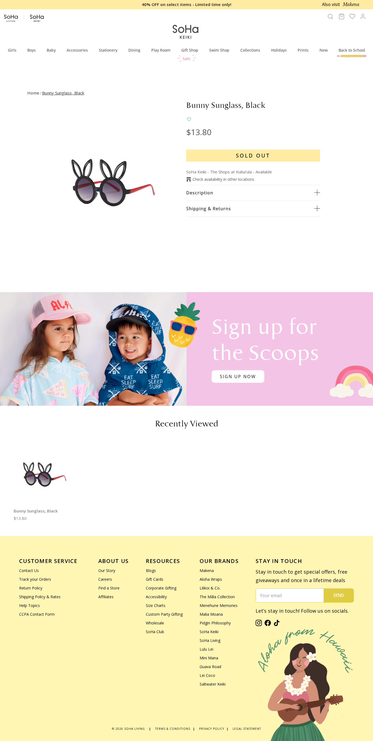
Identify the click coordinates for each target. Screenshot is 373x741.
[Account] (363, 16)
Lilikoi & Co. (210, 588)
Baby (51, 50)
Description (199, 193)
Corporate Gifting (161, 588)
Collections (250, 50)
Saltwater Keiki (213, 684)
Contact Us (29, 570)
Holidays (279, 50)
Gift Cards (154, 579)
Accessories (77, 50)
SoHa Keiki (209, 631)
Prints (303, 50)
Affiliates (106, 596)
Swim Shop (219, 50)
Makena (207, 570)
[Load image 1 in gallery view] (113, 183)
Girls (12, 50)
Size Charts (155, 605)
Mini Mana (209, 657)
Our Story (106, 570)
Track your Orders (35, 579)
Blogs (151, 570)
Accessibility (156, 596)
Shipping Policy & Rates (40, 596)
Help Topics (29, 605)
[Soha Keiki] (185, 32)
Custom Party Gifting (164, 614)
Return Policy (30, 588)
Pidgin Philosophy (215, 623)
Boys (31, 50)
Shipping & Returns (208, 209)
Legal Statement (247, 729)
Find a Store (109, 588)
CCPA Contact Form (37, 614)
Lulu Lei (206, 649)
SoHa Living (210, 640)
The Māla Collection (217, 596)
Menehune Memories (219, 605)
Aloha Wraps (211, 579)
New (323, 50)
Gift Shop (189, 50)
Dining (134, 50)
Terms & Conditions (172, 729)
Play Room (160, 50)
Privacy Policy (211, 729)
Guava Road (210, 666)
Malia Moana (211, 614)
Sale (186, 58)
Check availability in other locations (223, 179)
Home (33, 93)
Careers (105, 579)
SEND (338, 595)
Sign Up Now (238, 377)
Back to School (352, 50)
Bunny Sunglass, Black (63, 93)
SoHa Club (155, 631)
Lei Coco (207, 675)
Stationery (108, 50)
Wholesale (155, 623)
